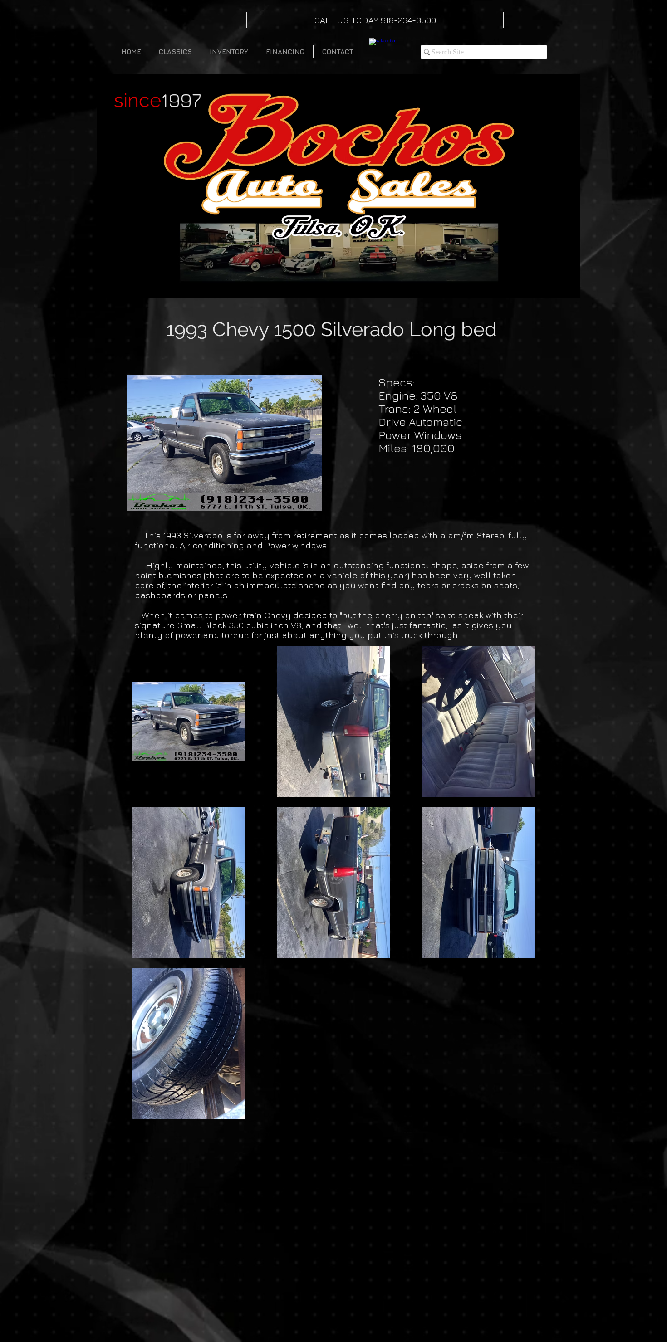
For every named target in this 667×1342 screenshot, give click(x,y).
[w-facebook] (382, 51)
